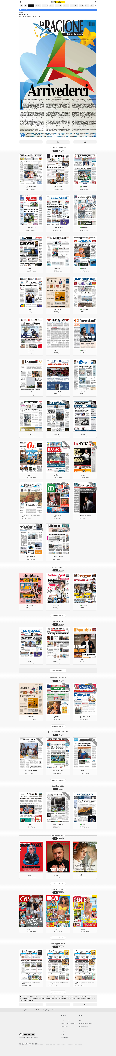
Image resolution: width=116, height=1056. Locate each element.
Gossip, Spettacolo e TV (58, 889)
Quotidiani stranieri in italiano (67, 1029)
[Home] (21, 5)
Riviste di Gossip (64, 1037)
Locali (51, 6)
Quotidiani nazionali (65, 1018)
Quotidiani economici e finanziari (68, 1023)
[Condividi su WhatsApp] (85, 141)
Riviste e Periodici (58, 835)
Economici (45, 6)
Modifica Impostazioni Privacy (85, 1023)
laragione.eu (22, 12)
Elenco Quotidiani (83, 1018)
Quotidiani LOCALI (58, 621)
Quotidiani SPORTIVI (58, 567)
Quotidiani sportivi (65, 1020)
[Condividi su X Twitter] (58, 142)
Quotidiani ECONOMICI (58, 678)
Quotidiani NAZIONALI (58, 148)
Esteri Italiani (74, 6)
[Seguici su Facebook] (34, 1010)
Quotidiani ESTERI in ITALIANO (58, 732)
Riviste (87, 6)
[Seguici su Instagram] (39, 1010)
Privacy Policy (82, 1020)
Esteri (81, 6)
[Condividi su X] (58, 1004)
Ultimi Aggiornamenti (58, 944)
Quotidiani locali (64, 1026)
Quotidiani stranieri (65, 1031)
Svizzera (66, 6)
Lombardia (58, 6)
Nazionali (31, 6)
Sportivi (38, 6)
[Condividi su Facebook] (31, 141)
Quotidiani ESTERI (58, 786)
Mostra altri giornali (58, 615)
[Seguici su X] (36, 1010)
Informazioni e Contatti (84, 1026)
